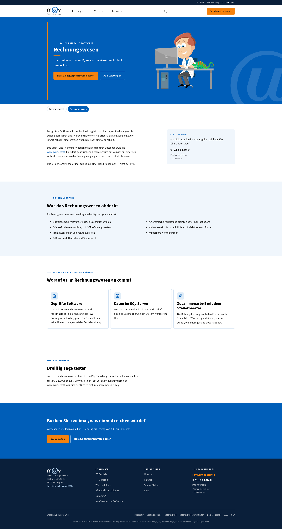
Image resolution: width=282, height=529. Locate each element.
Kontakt (200, 2)
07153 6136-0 (228, 2)
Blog (146, 490)
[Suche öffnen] (165, 11)
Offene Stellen (151, 485)
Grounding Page (154, 514)
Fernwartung (213, 2)
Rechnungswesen (78, 109)
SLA (233, 514)
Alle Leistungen (112, 76)
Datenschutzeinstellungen (191, 514)
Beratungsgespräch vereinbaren (75, 76)
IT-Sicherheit (102, 480)
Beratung (100, 496)
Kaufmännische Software (109, 501)
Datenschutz (170, 514)
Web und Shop (103, 485)
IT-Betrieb (101, 474)
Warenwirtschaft (56, 109)
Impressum (139, 514)
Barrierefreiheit (214, 514)
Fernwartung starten (203, 475)
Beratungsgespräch (221, 11)
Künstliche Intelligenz (107, 490)
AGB (226, 514)
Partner (148, 480)
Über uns (149, 474)
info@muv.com (199, 484)
